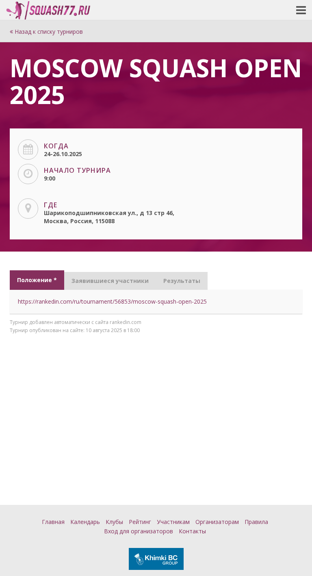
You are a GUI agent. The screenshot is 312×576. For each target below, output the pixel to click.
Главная (53, 522)
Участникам (173, 522)
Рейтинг (140, 522)
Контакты (192, 531)
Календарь (85, 522)
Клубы (114, 522)
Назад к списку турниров (48, 31)
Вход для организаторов (138, 531)
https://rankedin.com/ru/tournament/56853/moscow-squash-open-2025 (112, 301)
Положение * (37, 280)
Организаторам (217, 522)
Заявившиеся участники (110, 281)
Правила (256, 522)
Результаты (181, 281)
